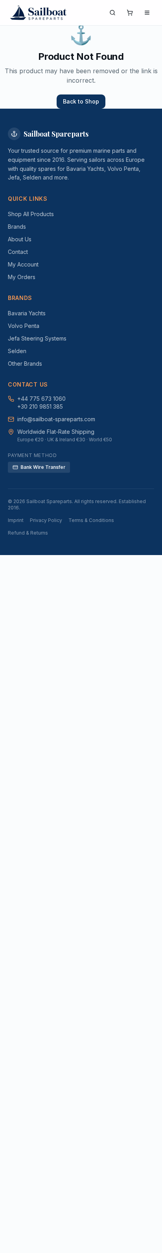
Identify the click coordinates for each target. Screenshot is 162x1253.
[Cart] (130, 13)
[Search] (112, 13)
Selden (17, 351)
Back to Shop (81, 101)
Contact (18, 251)
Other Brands (25, 363)
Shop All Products (31, 214)
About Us (19, 239)
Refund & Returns (28, 533)
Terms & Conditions (91, 520)
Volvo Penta (23, 325)
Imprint (16, 520)
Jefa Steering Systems (37, 338)
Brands (17, 226)
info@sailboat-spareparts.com (56, 419)
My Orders (21, 277)
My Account (23, 264)
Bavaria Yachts (27, 313)
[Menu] (147, 13)
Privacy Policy (46, 520)
